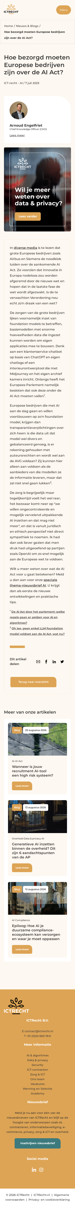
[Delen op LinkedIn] (54, 662)
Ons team (37, 1079)
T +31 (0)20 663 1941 (37, 1036)
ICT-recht (10, 83)
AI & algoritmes (38, 1055)
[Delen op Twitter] (62, 662)
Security (37, 1065)
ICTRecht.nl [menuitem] (42, 1195)
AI (21, 83)
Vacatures (38, 1084)
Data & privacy (37, 1060)
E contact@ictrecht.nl (37, 1031)
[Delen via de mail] (38, 662)
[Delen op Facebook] (46, 662)
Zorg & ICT (37, 1074)
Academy (37, 1093)
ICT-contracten (37, 1069)
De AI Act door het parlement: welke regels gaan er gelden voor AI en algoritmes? (37, 617)
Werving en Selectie (37, 1088)
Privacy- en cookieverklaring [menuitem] (49, 1199)
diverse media (25, 248)
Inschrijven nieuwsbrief (37, 1143)
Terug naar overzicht (33, 682)
